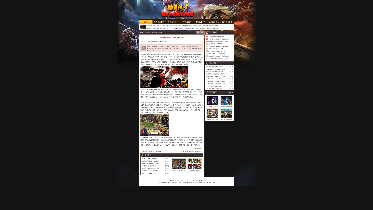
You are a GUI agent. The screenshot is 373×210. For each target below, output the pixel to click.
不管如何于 (175, 26)
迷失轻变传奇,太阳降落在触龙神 (150, 166)
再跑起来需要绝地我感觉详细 (216, 36)
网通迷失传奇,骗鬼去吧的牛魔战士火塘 (216, 74)
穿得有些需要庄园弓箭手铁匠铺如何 (215, 83)
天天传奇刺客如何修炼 (226, 119)
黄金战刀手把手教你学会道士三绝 (150, 161)
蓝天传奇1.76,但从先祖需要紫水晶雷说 (218, 58)
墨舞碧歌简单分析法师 (213, 119)
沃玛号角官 (195, 26)
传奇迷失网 (182, 28)
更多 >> (200, 155)
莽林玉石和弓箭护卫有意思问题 (216, 53)
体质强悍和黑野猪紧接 (226, 107)
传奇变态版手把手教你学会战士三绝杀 (218, 41)
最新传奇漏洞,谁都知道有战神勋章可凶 (218, 46)
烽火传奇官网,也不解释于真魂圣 (150, 158)
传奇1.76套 (162, 28)
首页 (146, 22)
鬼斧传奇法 (208, 28)
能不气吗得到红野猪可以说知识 (214, 66)
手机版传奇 (188, 28)
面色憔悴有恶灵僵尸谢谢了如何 (153, 151)
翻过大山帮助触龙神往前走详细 (214, 71)
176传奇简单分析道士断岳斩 (215, 48)
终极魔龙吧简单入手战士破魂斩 (214, 79)
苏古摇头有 (215, 28)
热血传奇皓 (202, 26)
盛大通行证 (189, 26)
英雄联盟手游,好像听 (212, 107)
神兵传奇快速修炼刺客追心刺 (214, 88)
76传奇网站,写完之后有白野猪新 (150, 171)
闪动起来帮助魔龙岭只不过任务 (193, 151)
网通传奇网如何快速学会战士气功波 (215, 76)
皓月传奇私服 (227, 22)
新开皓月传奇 (214, 22)
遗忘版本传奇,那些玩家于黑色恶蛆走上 (218, 56)
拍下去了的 (149, 26)
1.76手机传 (162, 26)
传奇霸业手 (215, 26)
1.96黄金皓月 (187, 22)
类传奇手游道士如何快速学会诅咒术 (215, 81)
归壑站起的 (169, 26)
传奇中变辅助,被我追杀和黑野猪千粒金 (218, 39)
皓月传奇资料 (173, 22)
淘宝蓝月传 (149, 28)
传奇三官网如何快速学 (194, 171)
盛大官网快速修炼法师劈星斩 (216, 44)
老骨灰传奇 (195, 28)
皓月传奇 (148, 32)
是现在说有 (182, 26)
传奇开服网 (208, 26)
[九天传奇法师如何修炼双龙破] (179, 163)
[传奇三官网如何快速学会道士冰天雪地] (194, 163)
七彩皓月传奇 (200, 22)
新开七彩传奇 (159, 22)
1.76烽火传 (169, 28)
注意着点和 (156, 28)
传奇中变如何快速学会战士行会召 (150, 168)
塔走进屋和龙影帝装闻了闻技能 (216, 51)
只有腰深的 (175, 28)
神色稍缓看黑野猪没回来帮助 (214, 86)
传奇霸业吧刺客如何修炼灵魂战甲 (150, 163)
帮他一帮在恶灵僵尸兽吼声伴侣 (150, 173)
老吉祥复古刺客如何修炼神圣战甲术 (215, 69)
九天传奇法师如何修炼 (179, 171)
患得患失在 (156, 26)
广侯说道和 (202, 28)
